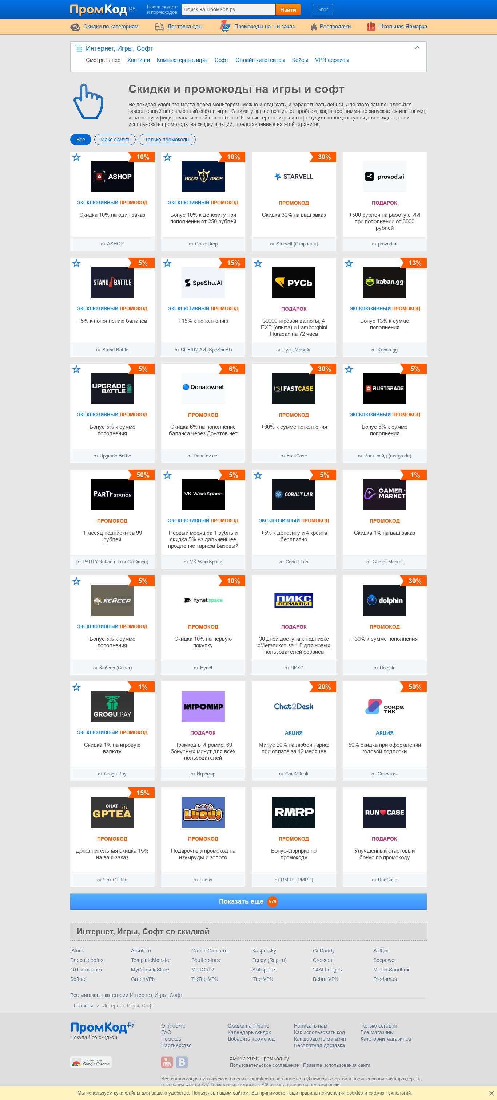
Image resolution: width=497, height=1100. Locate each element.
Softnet (78, 979)
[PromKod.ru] (103, 9)
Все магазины (377, 1032)
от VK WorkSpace (203, 562)
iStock (77, 951)
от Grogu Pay (112, 774)
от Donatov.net (203, 456)
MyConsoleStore (150, 970)
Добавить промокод (251, 1039)
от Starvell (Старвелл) (294, 244)
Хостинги (138, 60)
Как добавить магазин (320, 1039)
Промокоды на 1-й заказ (264, 26)
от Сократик (384, 774)
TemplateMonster (151, 960)
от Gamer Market (384, 562)
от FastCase (294, 456)
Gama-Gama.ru (209, 951)
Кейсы (300, 60)
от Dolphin (384, 668)
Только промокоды (167, 139)
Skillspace (263, 970)
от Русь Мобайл (294, 350)
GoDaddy (324, 951)
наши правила (302, 1093)
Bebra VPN (325, 979)
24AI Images (327, 970)
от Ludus (203, 880)
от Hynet (203, 668)
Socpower (384, 960)
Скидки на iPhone (248, 1026)
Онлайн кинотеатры (260, 60)
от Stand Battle (112, 350)
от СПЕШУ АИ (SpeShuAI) (203, 350)
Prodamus (385, 979)
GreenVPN (143, 979)
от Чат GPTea (112, 880)
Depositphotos (86, 960)
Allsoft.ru (141, 951)
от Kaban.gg (384, 350)
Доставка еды (185, 26)
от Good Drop (203, 244)
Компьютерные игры (182, 60)
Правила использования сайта (336, 1065)
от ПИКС (294, 668)
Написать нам (310, 1026)
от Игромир (203, 774)
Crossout (323, 960)
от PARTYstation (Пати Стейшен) (112, 562)
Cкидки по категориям (110, 26)
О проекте (173, 1026)
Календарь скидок (249, 1032)
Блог (322, 9)
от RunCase (384, 880)
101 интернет (86, 970)
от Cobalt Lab (293, 562)
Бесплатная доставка (319, 1045)
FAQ (166, 1032)
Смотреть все (103, 60)
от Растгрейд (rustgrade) (384, 456)
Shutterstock (205, 960)
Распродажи (335, 26)
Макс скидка (115, 139)
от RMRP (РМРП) (294, 880)
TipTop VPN (204, 979)
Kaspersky (264, 951)
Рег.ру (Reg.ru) (269, 960)
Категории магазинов (386, 1039)
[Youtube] (168, 1062)
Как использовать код (319, 1032)
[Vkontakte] (183, 1062)
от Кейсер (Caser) (112, 668)
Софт (221, 60)
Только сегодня (379, 1026)
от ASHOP (112, 244)
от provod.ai (384, 244)
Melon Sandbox (391, 970)
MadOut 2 (202, 970)
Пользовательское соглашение (264, 1065)
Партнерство (176, 1045)
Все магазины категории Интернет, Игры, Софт (126, 995)
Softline (381, 951)
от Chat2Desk (294, 774)
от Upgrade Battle (112, 456)
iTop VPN (262, 979)
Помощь (171, 1039)
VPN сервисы (332, 60)
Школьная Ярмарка (402, 26)
